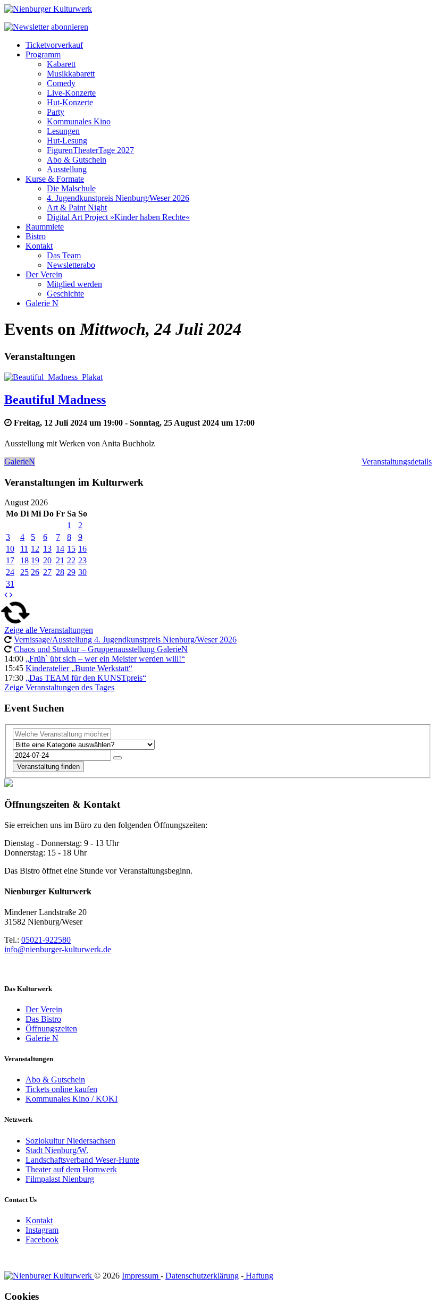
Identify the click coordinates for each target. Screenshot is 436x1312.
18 (24, 560)
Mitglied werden (74, 284)
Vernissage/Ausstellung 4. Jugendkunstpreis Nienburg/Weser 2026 (125, 639)
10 (10, 548)
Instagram (42, 1229)
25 (24, 572)
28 (60, 572)
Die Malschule (71, 188)
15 (71, 548)
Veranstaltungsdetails (397, 461)
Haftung (258, 1275)
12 (35, 548)
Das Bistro (43, 1018)
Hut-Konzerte (70, 102)
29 (71, 572)
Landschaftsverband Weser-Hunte (82, 1159)
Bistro (36, 236)
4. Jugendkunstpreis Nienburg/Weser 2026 (118, 197)
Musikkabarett (71, 73)
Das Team (64, 255)
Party (55, 111)
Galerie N (42, 303)
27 (47, 572)
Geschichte (65, 293)
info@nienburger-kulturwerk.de (57, 949)
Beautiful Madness (55, 400)
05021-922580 (46, 939)
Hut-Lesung (67, 140)
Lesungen (63, 131)
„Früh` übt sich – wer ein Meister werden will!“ (105, 658)
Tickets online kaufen (61, 1089)
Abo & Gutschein (76, 159)
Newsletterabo (71, 264)
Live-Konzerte (71, 92)
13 (47, 548)
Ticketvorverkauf (54, 44)
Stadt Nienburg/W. (57, 1150)
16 (82, 548)
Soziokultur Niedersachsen (70, 1140)
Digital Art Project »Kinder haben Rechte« (118, 217)
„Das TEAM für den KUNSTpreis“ (86, 677)
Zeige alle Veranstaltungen (48, 629)
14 (60, 548)
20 (47, 560)
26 (35, 572)
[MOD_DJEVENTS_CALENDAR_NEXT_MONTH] (11, 594)
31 (10, 583)
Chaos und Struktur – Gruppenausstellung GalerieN (101, 649)
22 (71, 560)
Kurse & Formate (55, 178)
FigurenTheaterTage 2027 (90, 150)
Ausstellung (67, 169)
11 (24, 548)
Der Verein (44, 274)
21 (60, 560)
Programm (43, 54)
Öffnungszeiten (51, 1028)
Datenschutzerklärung (202, 1275)
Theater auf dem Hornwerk (71, 1169)
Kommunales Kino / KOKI (72, 1098)
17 (10, 560)
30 (82, 572)
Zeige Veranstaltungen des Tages (59, 687)
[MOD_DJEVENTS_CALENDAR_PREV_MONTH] (5, 594)
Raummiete (45, 226)
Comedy (61, 83)
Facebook (42, 1239)
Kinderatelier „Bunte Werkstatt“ (79, 668)
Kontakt (39, 245)
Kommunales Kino (79, 121)
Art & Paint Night (77, 207)
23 (82, 560)
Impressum (141, 1275)
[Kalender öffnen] (117, 757)
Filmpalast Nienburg (60, 1178)
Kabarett (61, 64)
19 (35, 560)
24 (10, 572)
